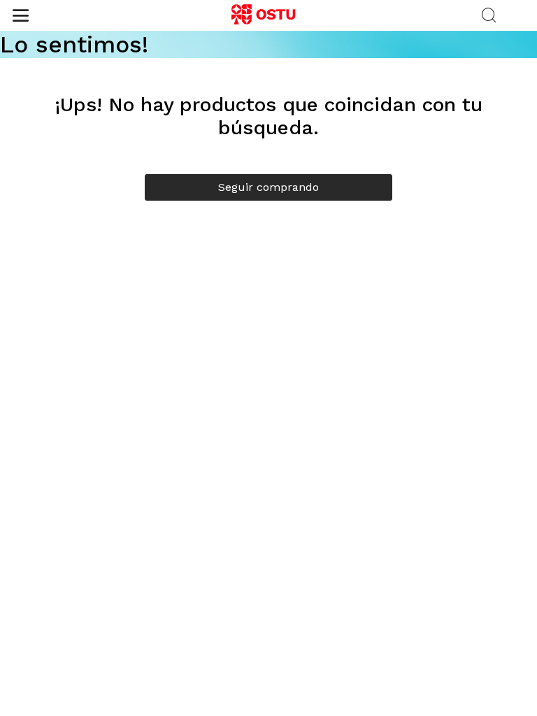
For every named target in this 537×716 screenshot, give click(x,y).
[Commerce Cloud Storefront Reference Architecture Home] (268, 15)
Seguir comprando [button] (268, 187)
